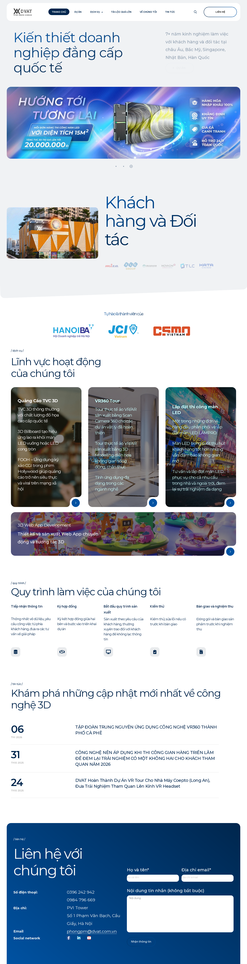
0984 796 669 (81, 899)
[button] (116, 166)
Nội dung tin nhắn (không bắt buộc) (165, 890)
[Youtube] (89, 938)
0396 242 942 (80, 892)
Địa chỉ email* (196, 869)
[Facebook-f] (68, 938)
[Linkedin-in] (79, 938)
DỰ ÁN (181, 73)
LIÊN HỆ (220, 11)
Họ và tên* (138, 869)
